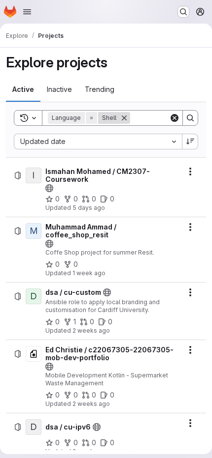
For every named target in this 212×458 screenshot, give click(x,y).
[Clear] (174, 118)
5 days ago (88, 207)
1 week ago (89, 273)
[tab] (23, 89)
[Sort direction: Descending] (190, 141)
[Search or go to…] (183, 12)
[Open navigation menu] (27, 12)
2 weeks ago (91, 330)
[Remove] (124, 118)
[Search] (190, 118)
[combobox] (98, 141)
